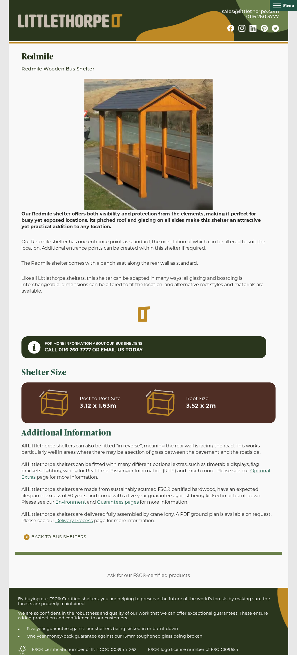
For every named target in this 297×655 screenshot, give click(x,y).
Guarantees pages (118, 502)
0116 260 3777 (262, 17)
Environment (70, 502)
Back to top (283, 650)
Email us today (122, 350)
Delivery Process (74, 521)
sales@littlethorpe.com (250, 12)
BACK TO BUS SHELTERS (58, 537)
